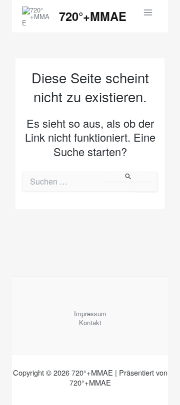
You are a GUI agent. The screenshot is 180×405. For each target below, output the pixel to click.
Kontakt (90, 322)
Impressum (90, 313)
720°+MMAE (92, 15)
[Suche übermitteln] (128, 177)
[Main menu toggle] (148, 12)
